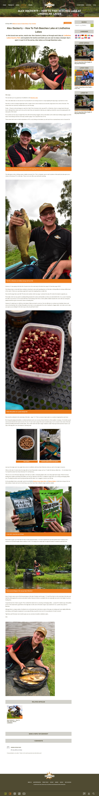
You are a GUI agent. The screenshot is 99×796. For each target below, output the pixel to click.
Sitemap (51, 782)
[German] (82, 35)
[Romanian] (85, 38)
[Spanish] (85, 35)
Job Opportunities (37, 782)
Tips (30, 23)
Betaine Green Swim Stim (39, 481)
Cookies (56, 782)
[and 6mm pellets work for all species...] (50, 444)
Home (4, 5)
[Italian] (88, 35)
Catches (88, 5)
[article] (14, 715)
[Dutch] (76, 38)
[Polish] (82, 38)
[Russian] (88, 38)
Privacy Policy (45, 782)
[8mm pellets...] (27, 444)
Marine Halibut (52, 481)
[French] (79, 35)
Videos (30, 5)
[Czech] (92, 35)
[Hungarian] (79, 38)
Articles (23, 5)
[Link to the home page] (49, 5)
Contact (61, 782)
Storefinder (80, 5)
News (17, 5)
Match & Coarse (17, 23)
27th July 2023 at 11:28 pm (16, 750)
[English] (76, 35)
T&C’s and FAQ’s (68, 782)
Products (11, 5)
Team (94, 5)
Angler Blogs (25, 23)
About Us (30, 782)
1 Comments (68, 23)
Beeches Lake (34, 97)
